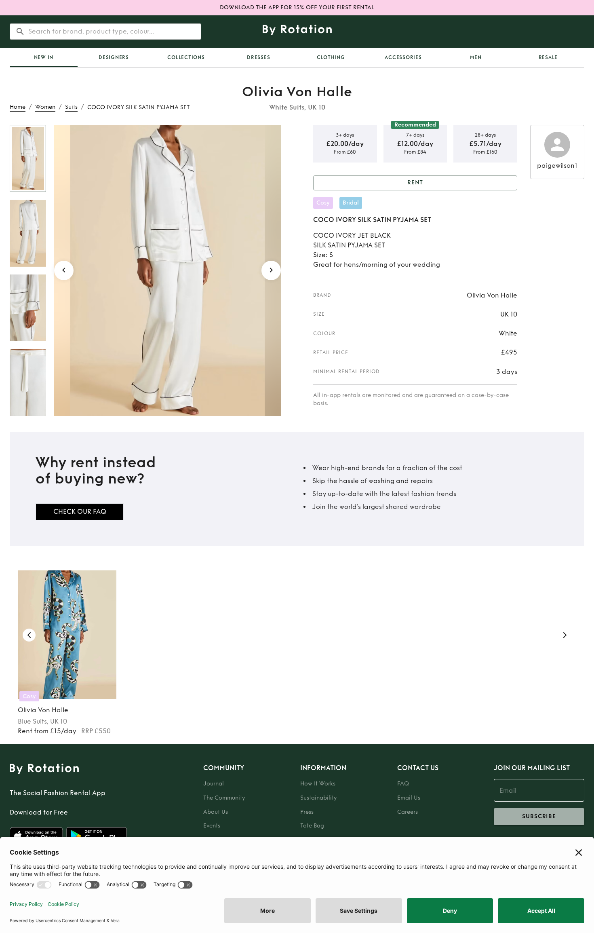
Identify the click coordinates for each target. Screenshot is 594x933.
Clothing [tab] (331, 57)
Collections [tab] (185, 57)
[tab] (44, 57)
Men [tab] (475, 57)
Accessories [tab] (403, 57)
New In (44, 57)
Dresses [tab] (258, 57)
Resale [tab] (548, 57)
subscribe (539, 816)
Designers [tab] (114, 57)
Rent (415, 182)
